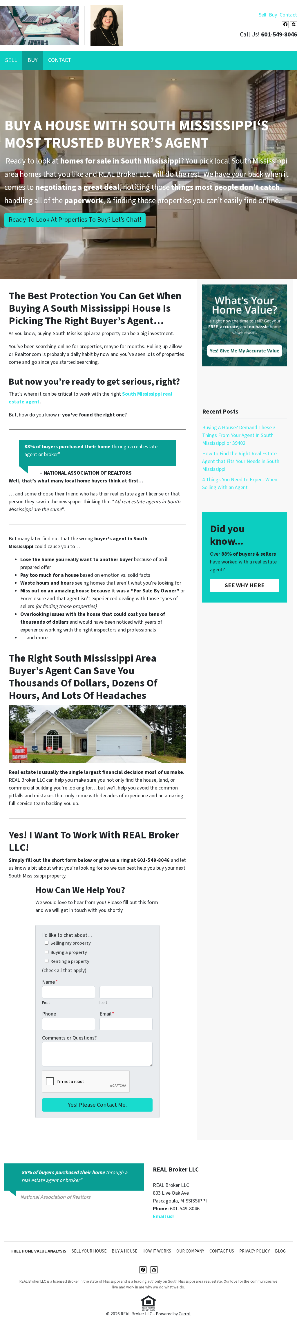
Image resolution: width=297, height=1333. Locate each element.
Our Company (190, 1251)
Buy (273, 15)
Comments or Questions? (69, 1038)
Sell (262, 15)
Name (50, 982)
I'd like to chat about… (67, 935)
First (46, 1003)
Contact (288, 15)
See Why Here (245, 585)
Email (106, 1014)
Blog (280, 1251)
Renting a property (69, 961)
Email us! (163, 1216)
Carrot (185, 1314)
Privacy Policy (254, 1251)
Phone (49, 1014)
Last (103, 1003)
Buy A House (124, 1251)
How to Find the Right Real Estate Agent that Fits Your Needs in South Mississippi (240, 461)
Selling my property (70, 943)
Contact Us (221, 1251)
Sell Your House (89, 1251)
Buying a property (68, 952)
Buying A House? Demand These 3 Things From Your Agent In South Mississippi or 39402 (239, 435)
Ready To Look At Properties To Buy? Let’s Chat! (75, 219)
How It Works (156, 1251)
